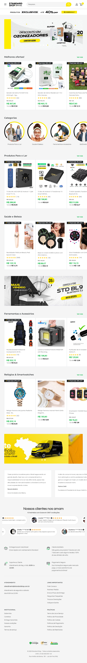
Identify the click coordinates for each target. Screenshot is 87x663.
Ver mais (80, 57)
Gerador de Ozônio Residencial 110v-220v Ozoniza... (50, 94)
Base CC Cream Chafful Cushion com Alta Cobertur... (50, 254)
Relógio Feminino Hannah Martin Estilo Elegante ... (50, 412)
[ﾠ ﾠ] (43, 449)
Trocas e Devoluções (54, 599)
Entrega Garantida (10, 620)
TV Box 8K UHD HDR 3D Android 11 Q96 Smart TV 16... (19, 193)
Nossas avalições (10, 623)
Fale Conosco (52, 586)
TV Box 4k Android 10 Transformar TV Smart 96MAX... (50, 193)
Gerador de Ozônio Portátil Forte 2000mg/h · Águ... (17, 94)
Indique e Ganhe (53, 603)
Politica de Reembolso (55, 630)
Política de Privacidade (55, 617)
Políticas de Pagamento (55, 623)
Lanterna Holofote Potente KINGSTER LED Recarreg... (50, 351)
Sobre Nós (7, 613)
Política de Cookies (53, 620)
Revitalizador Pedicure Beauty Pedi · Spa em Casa (18, 254)
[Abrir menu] (5, 4)
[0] (81, 4)
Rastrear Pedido (53, 589)
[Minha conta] (77, 4)
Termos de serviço (10, 630)
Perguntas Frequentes (55, 596)
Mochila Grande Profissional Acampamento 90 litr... (15, 351)
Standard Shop (36, 651)
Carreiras (7, 617)
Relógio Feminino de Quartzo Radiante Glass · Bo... (19, 412)
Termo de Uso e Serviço (55, 613)
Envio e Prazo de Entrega (56, 593)
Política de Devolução (54, 626)
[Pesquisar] (68, 4)
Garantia (7, 626)
